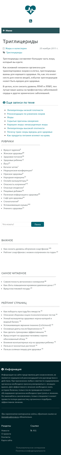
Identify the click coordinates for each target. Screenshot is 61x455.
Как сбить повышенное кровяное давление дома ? (29, 285)
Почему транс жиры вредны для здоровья (29, 131)
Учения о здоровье (14, 208)
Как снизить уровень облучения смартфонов (26, 248)
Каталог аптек (11, 167)
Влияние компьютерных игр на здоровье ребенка (29, 342)
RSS (34, 430)
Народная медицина (15, 177)
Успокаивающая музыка (17, 204)
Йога (7, 163)
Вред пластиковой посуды (17, 288)
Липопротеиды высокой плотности (26, 128)
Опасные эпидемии (14, 187)
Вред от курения (12, 150)
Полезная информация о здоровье (22, 194)
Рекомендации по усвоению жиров (26, 113)
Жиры (10, 117)
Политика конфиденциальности (30, 450)
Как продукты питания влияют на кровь (28, 135)
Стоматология (11, 201)
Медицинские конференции (18, 170)
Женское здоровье (14, 153)
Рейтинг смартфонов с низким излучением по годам (30, 252)
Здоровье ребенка (14, 160)
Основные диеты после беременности (23, 328)
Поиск (38, 224)
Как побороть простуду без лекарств (22, 311)
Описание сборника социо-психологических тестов (29, 314)
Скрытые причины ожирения (22, 120)
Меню (9, 30)
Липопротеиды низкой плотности (25, 110)
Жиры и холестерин (16, 48)
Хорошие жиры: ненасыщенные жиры (27, 124)
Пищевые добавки (14, 191)
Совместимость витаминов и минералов (24, 281)
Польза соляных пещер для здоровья (22, 349)
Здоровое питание (14, 156)
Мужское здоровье (13, 174)
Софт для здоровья (14, 198)
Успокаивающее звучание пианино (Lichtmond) (27, 325)
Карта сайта (6, 440)
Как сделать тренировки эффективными (24, 332)
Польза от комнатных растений (19, 345)
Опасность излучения (16, 184)
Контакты (5, 437)
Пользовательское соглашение (30, 447)
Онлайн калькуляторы (16, 180)
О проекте (6, 433)
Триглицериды (14, 52)
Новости (5, 430)
